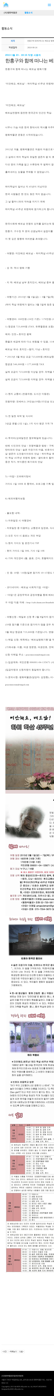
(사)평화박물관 (10, 13)
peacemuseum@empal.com (38, 655)
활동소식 (28, 13)
